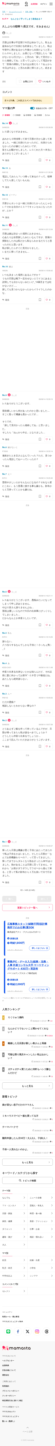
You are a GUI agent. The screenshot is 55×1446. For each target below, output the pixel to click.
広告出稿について (9, 1370)
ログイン (43, 4)
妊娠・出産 (35, 1260)
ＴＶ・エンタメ (9, 1205)
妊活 (4, 1260)
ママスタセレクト (9, 1411)
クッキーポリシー (9, 1395)
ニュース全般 (36, 1197)
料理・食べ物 (36, 1213)
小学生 (33, 1267)
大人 (4, 1244)
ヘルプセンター (8, 1360)
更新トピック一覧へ (27, 907)
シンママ (34, 1275)
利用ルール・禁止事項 (10, 1316)
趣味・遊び (7, 1236)
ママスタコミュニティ (10, 1416)
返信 (7, 160)
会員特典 (5, 1365)
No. (5, 123)
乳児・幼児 (7, 1267)
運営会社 (5, 1375)
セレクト (6, 1291)
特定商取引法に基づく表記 (12, 1400)
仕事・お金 (35, 1228)
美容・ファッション (39, 1221)
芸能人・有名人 (37, 1205)
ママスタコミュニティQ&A (12, 1321)
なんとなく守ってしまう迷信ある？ (26, 18)
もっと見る (27, 1086)
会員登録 (34, 4)
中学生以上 (7, 1275)
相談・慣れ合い (37, 1236)
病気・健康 (7, 1221)
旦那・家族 (7, 1213)
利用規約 (5, 1386)
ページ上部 (27, 1431)
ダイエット (7, 1228)
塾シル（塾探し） (9, 1421)
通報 (4, 81)
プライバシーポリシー (10, 1391)
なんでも (6, 1197)
